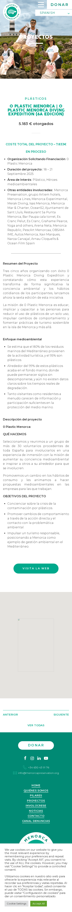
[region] (36, 645)
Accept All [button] (38, 903)
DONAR (60, 4)
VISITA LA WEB (36, 568)
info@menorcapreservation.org (38, 773)
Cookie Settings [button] (16, 903)
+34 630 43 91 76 (38, 767)
